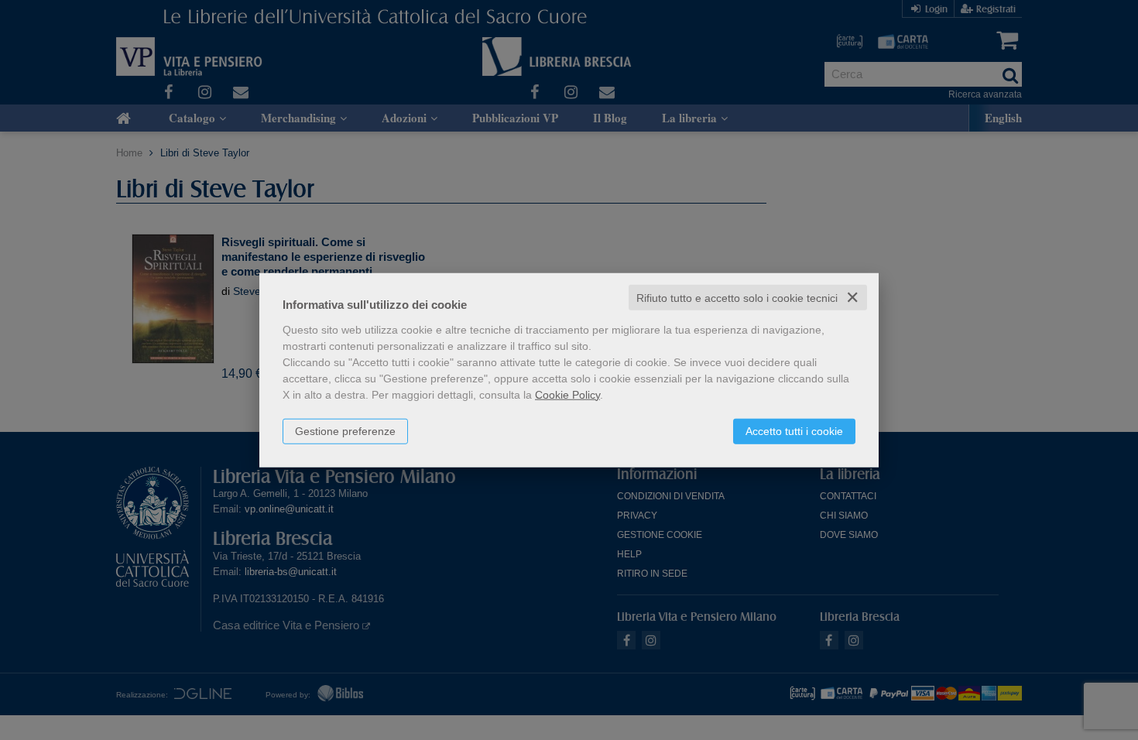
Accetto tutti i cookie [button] (794, 430)
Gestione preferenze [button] (345, 430)
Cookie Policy (567, 394)
